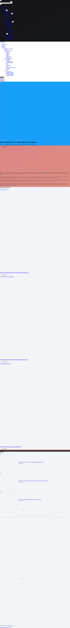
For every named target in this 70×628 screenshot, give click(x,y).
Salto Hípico (9, 65)
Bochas (8, 69)
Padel (7, 55)
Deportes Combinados (10, 73)
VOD (3, 45)
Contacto (3, 46)
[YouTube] (3, 77)
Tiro (7, 63)
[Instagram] (2, 77)
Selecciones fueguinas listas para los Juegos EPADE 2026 (10, 446)
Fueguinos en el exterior (8, 48)
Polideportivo (4, 44)
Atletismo (8, 59)
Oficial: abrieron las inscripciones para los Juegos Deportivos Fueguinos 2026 (14, 272)
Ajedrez (8, 68)
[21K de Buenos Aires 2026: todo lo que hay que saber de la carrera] (8, 508)
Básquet (8, 57)
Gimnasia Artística (10, 61)
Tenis (7, 64)
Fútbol (8, 51)
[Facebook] (0, 77)
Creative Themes (10, 625)
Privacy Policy (9, 627)
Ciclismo (8, 60)
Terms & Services (3, 627)
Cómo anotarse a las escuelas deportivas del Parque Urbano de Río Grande (14, 359)
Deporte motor (9, 71)
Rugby (8, 54)
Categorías (4, 47)
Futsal (8, 52)
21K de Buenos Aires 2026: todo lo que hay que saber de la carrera (29, 499)
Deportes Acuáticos (10, 72)
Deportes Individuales (8, 58)
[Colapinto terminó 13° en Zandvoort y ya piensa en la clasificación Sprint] (8, 471)
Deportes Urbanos (10, 74)
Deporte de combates (10, 75)
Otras (5, 70)
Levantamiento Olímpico (11, 67)
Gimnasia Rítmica (10, 62)
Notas (3, 43)
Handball (8, 53)
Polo (7, 66)
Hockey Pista (9, 56)
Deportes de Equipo (7, 50)
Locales (5, 49)
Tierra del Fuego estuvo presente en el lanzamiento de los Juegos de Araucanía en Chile (33, 480)
